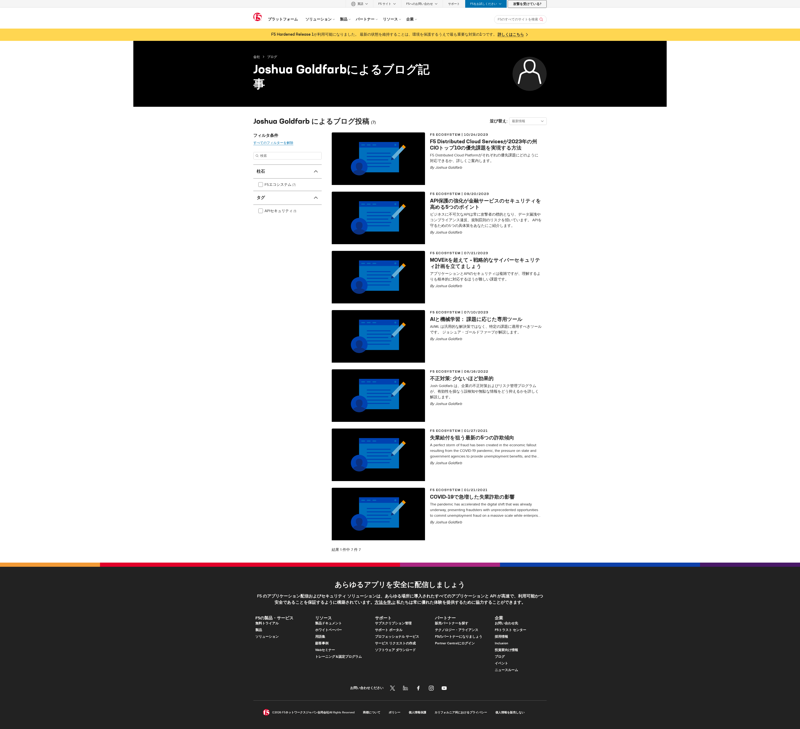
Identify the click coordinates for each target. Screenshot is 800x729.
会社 (256, 57)
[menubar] (400, 4)
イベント (501, 663)
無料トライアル (267, 623)
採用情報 (501, 637)
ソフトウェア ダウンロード (395, 650)
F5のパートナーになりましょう (458, 637)
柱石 (261, 171)
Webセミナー (325, 650)
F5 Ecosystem (445, 134)
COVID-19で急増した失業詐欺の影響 (472, 497)
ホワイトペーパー (328, 630)
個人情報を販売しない (510, 712)
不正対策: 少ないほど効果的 (462, 378)
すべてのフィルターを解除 (273, 143)
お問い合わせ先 (506, 623)
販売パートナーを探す (451, 623)
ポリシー (394, 712)
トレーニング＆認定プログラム (338, 657)
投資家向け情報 (506, 650)
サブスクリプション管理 (393, 623)
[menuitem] (359, 4)
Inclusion (501, 643)
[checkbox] (260, 184)
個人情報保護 (417, 712)
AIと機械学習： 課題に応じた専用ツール (476, 319)
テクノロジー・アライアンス (456, 630)
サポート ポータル (388, 630)
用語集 (320, 637)
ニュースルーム (506, 670)
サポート (454, 4)
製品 (258, 630)
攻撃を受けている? (527, 4)
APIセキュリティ (280, 211)
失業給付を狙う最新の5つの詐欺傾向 (472, 437)
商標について (371, 712)
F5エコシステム (280, 184)
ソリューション (267, 637)
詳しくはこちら (511, 34)
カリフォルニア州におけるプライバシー (461, 712)
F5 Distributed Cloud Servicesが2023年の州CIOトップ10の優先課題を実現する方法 (483, 144)
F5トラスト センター (510, 630)
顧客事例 (322, 643)
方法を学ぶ (385, 602)
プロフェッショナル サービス (397, 637)
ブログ (272, 57)
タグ (261, 197)
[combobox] (528, 121)
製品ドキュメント (328, 623)
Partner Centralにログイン (455, 643)
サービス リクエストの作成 (395, 643)
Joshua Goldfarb (448, 167)
